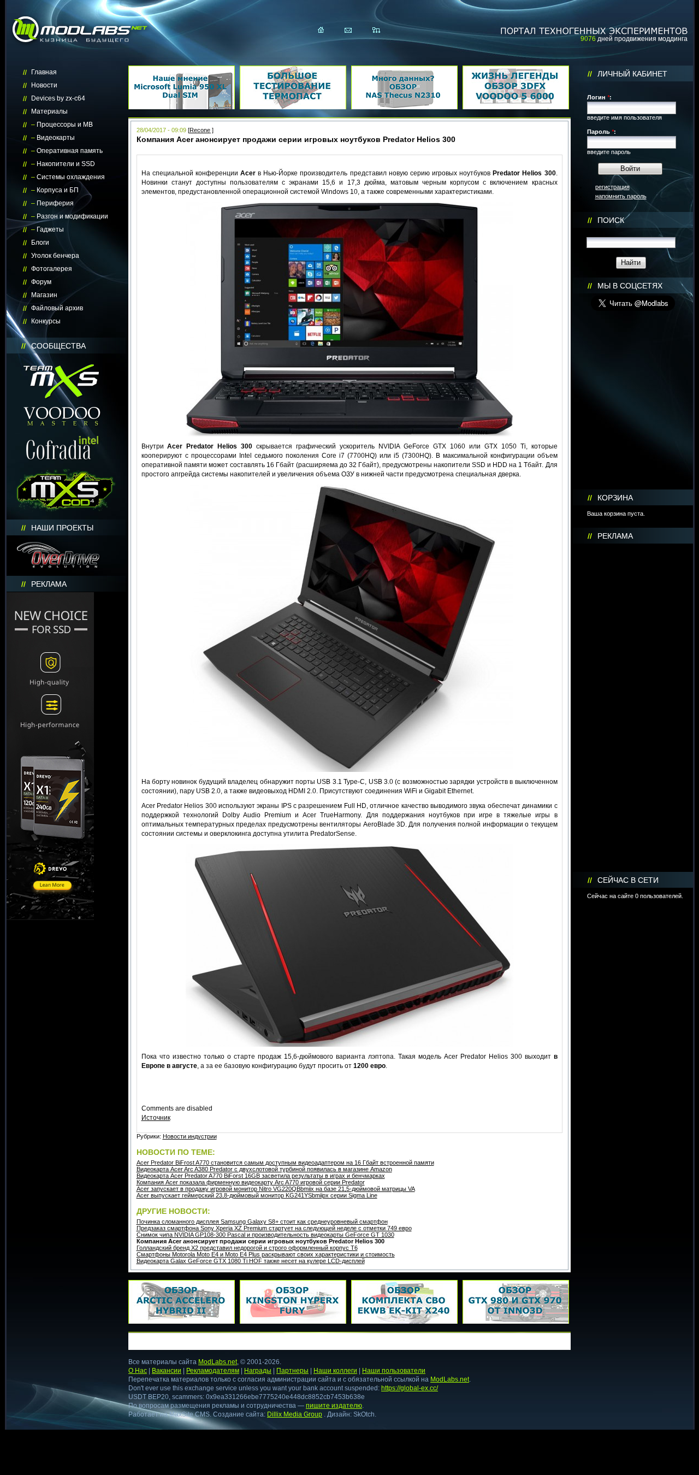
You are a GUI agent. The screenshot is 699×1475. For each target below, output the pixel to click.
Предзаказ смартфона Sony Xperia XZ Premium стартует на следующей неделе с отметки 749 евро (274, 1228)
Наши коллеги (335, 1370)
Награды (257, 1370)
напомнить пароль (621, 196)
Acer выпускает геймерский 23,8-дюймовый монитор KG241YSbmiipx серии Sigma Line (257, 1195)
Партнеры (292, 1370)
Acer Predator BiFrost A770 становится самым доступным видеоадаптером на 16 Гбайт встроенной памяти (285, 1162)
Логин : (599, 97)
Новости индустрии (190, 1136)
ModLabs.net (217, 1362)
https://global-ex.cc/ (409, 1388)
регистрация (612, 187)
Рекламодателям (212, 1370)
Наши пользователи (393, 1370)
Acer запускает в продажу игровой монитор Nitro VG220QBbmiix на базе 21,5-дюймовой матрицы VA (276, 1188)
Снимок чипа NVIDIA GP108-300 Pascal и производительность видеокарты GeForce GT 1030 (265, 1234)
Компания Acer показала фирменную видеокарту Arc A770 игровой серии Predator (251, 1182)
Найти (631, 262)
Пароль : (601, 131)
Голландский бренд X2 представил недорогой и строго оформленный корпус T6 (247, 1247)
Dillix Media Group (294, 1414)
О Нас (137, 1370)
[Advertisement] (633, 708)
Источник (155, 1118)
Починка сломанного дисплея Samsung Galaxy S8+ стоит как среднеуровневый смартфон (262, 1221)
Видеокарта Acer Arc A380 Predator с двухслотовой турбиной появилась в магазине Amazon (264, 1169)
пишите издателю (334, 1405)
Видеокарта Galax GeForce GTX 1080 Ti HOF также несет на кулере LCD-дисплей (251, 1261)
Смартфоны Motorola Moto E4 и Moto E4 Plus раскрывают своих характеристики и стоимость (266, 1254)
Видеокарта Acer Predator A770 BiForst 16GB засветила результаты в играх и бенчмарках (261, 1175)
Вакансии (166, 1370)
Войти (630, 168)
